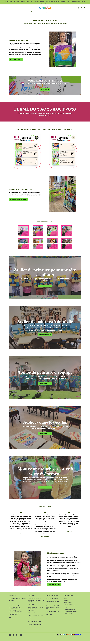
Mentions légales (68, 613)
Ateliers (43, 23)
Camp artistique (63, 23)
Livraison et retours (68, 607)
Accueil (65, 598)
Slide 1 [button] (43, 542)
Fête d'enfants (37, 23)
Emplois (66, 600)
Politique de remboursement (70, 611)
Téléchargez (45, 89)
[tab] (43, 542)
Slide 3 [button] (46, 542)
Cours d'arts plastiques (28, 23)
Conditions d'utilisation (69, 609)
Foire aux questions (68, 604)
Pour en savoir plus (16, 59)
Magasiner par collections (18, 199)
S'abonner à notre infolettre (70, 606)
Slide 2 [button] (45, 542)
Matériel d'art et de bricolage (52, 23)
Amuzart (13, 638)
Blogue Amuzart (67, 602)
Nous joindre (49, 614)
